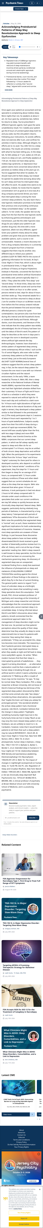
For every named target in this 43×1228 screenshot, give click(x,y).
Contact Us (21, 1135)
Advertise (21, 1132)
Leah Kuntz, (9, 973)
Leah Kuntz (9, 1015)
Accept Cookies (24, 1224)
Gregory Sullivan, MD (12, 929)
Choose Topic (19, 9)
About (21, 1130)
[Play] (10, 47)
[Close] (40, 1189)
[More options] (39, 47)
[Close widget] (38, 1154)
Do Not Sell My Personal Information (21, 1144)
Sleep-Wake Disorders (9, 835)
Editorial (21, 1137)
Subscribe (32, 818)
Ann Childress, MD (11, 1060)
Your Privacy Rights (21, 1147)
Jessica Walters (10, 886)
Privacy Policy (21, 1142)
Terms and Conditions (21, 1140)
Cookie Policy (17, 1209)
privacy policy (7, 823)
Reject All (24, 1218)
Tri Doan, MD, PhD (20, 973)
